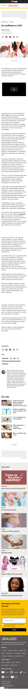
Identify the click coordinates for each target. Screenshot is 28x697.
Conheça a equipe (5, 683)
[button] (2, 36)
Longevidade (17, 653)
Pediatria (24, 653)
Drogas (3, 653)
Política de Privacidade (7, 685)
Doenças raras (22, 650)
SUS (24, 656)
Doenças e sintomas (12, 650)
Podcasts (18, 662)
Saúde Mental (18, 656)
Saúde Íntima (11, 656)
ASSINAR (14, 629)
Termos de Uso (5, 688)
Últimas (3, 662)
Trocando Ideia (13, 665)
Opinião (8, 662)
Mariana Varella (5, 30)
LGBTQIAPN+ (9, 653)
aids (7, 115)
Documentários (5, 665)
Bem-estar (3, 650)
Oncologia (3, 656)
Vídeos (12, 662)
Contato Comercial (5, 681)
